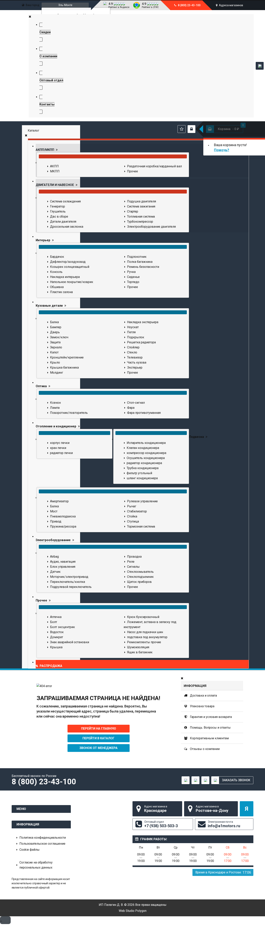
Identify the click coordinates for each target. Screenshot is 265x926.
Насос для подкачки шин (145, 632)
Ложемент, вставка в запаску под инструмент (150, 624)
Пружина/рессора (63, 526)
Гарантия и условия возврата (210, 717)
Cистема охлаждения (65, 201)
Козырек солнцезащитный (69, 267)
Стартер (132, 211)
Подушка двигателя (141, 201)
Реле (130, 561)
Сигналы (133, 566)
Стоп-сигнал (136, 402)
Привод (55, 521)
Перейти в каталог (98, 738)
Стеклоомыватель (140, 572)
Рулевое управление (142, 501)
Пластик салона (61, 292)
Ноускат (133, 327)
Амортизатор (59, 501)
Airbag (54, 556)
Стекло (132, 352)
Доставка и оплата (203, 695)
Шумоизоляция (138, 647)
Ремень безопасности (143, 267)
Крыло (55, 362)
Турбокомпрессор (140, 221)
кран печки (58, 448)
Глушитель (58, 211)
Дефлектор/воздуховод (68, 262)
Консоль (56, 272)
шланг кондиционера (142, 478)
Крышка (56, 647)
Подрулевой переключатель (71, 587)
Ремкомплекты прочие (144, 642)
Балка (54, 322)
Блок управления (62, 566)
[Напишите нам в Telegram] (195, 780)
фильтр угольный (139, 473)
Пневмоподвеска (63, 516)
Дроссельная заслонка (66, 226)
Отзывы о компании (204, 749)
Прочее (132, 171)
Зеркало (56, 347)
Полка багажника (139, 262)
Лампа (55, 408)
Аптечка (55, 617)
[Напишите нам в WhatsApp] (205, 780)
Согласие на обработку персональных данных (36, 865)
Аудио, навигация (62, 561)
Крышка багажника (64, 367)
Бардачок (57, 257)
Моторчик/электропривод (69, 577)
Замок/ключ (59, 337)
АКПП (54, 166)
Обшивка (57, 287)
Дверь (55, 332)
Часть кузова (136, 362)
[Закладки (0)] (182, 129)
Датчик (55, 572)
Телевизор (135, 357)
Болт (53, 622)
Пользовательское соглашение (42, 843)
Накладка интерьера (65, 277)
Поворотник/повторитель (69, 413)
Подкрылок (135, 337)
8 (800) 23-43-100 (188, 5)
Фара (130, 408)
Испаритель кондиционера (146, 443)
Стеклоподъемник (140, 577)
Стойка (132, 516)
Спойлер (133, 347)
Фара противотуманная (144, 413)
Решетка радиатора (141, 342)
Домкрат (56, 637)
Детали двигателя (63, 221)
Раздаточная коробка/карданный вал (154, 166)
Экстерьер (134, 367)
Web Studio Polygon (132, 911)
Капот (54, 352)
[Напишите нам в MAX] (260, 66)
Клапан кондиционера (143, 448)
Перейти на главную (98, 728)
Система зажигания (141, 206)
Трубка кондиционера (142, 468)
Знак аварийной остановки (69, 642)
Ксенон (55, 402)
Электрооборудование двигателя (151, 226)
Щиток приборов (139, 582)
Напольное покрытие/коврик (71, 282)
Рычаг (131, 506)
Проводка (134, 556)
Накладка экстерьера (142, 322)
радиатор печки (61, 453)
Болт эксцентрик (62, 627)
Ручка (131, 272)
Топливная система (141, 216)
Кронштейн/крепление (67, 357)
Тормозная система (141, 526)
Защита (55, 342)
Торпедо (133, 282)
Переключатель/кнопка (67, 582)
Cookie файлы (29, 849)
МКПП (55, 171)
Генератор (57, 206)
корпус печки (59, 443)
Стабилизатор (137, 511)
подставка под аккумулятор (147, 637)
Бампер (55, 327)
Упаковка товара (201, 706)
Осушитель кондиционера (146, 458)
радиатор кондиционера (144, 463)
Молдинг (56, 372)
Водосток (57, 632)
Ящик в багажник (139, 652)
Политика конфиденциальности (42, 837)
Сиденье (133, 277)
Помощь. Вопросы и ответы (210, 727)
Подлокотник (136, 257)
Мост (53, 511)
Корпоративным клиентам (209, 738)
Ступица (133, 521)
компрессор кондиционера (146, 453)
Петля (131, 332)
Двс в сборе (59, 216)
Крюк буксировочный (143, 617)
